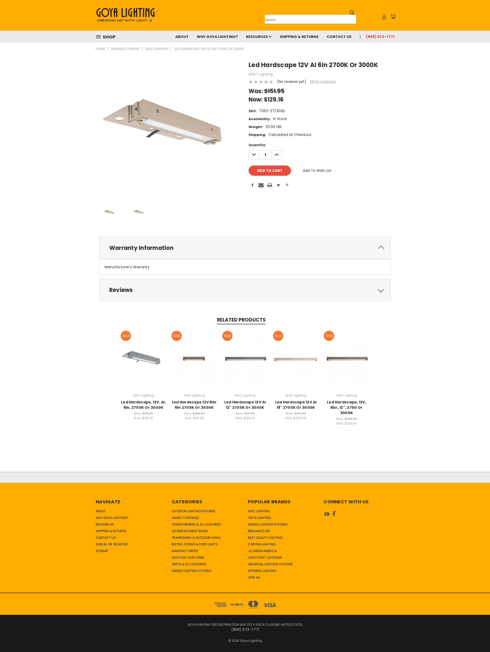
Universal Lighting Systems (270, 564)
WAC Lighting (259, 511)
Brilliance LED (259, 531)
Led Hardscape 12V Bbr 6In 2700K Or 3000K (194, 405)
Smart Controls (185, 518)
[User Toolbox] (384, 16)
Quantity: (257, 145)
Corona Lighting (262, 544)
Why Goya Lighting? (217, 36)
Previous (476, 636)
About (182, 36)
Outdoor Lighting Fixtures (193, 511)
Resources (257, 36)
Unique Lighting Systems (192, 571)
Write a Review (323, 81)
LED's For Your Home (188, 557)
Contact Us (339, 36)
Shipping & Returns (299, 36)
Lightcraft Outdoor (265, 557)
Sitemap (102, 551)
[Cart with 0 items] (393, 16)
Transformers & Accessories (196, 524)
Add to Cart (143, 363)
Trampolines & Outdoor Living (196, 537)
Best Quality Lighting (265, 537)
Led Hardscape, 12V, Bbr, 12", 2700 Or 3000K (346, 407)
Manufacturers (185, 551)
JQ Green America (262, 551)
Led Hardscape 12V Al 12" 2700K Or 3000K (245, 405)
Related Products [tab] (241, 319)
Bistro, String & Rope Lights (195, 544)
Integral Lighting (262, 571)
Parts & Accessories (189, 564)
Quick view (143, 354)
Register (121, 544)
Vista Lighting (259, 518)
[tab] (245, 248)
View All (254, 577)
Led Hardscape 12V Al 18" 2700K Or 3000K (296, 405)
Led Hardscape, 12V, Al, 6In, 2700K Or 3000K (143, 405)
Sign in (101, 544)
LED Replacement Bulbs (190, 531)
